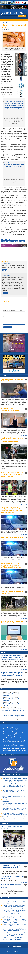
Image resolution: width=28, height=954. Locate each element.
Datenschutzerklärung (17, 946)
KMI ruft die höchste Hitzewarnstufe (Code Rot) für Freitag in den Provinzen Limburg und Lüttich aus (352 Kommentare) (14, 934)
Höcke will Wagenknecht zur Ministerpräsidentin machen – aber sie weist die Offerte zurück (13, 716)
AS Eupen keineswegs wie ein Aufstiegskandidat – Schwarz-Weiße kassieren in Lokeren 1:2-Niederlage (14, 805)
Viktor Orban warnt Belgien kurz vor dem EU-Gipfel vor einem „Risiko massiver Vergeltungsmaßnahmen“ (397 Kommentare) (14, 929)
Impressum (7, 946)
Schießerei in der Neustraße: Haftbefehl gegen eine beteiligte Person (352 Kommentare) (14, 938)
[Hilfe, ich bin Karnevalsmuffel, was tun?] (14, 39)
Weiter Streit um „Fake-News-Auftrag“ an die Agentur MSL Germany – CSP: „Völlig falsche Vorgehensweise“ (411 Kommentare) (14, 921)
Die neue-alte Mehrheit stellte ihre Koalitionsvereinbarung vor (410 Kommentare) (14, 925)
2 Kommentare (10, 29)
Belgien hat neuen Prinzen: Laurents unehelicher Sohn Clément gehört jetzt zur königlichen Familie (14, 810)
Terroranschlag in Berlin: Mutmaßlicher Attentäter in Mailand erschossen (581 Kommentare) (14, 906)
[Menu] (2, 20)
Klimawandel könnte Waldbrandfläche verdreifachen (11, 694)
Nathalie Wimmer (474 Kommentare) (11, 913)
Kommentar (5, 316)
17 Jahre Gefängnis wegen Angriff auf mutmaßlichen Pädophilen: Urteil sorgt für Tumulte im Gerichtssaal (14, 710)
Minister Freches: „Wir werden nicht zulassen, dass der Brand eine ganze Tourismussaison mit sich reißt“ (14, 796)
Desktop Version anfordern (14, 951)
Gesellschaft (4, 23)
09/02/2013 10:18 (6, 263)
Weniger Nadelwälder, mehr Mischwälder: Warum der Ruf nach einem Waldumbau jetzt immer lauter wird (14, 818)
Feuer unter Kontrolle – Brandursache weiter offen (14, 778)
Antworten (5, 270)
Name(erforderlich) (7, 304)
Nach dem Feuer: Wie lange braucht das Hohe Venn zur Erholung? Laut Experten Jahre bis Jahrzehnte (14, 791)
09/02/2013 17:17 (6, 275)
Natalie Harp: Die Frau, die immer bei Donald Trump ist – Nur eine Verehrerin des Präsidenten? (14, 814)
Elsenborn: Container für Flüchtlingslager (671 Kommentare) (13, 902)
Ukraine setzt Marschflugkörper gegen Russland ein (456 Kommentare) (14, 916)
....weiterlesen (23, 406)
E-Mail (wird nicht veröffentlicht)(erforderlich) (14, 310)
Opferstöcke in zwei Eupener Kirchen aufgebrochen (11, 800)
